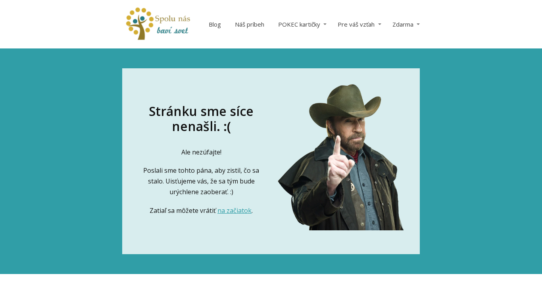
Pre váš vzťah (356, 24)
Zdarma (402, 24)
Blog (215, 24)
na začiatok (234, 210)
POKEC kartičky (299, 24)
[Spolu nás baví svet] (158, 24)
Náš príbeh (249, 24)
